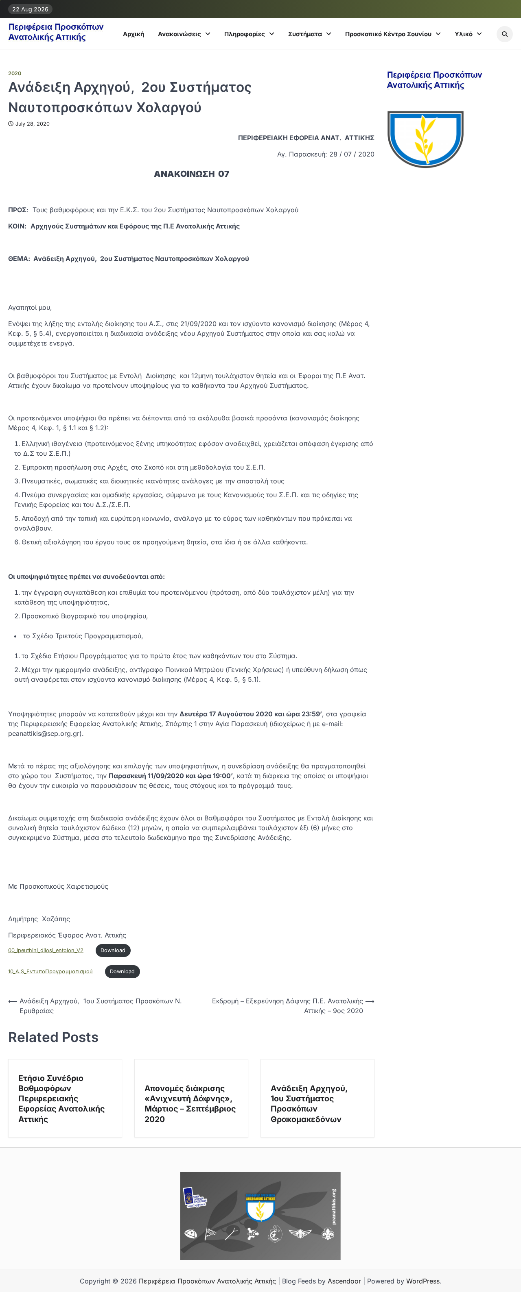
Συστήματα (305, 34)
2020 (14, 73)
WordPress (423, 1281)
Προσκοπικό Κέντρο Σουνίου (388, 34)
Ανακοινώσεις (179, 34)
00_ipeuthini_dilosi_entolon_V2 (45, 950)
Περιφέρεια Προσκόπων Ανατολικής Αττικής (207, 1281)
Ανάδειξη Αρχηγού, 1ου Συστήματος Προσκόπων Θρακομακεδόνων (310, 1103)
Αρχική (133, 34)
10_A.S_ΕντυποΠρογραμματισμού (50, 971)
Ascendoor (344, 1281)
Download (113, 950)
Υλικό (464, 34)
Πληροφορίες (244, 34)
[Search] (505, 34)
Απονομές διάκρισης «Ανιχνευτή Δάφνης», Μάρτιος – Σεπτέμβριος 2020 (190, 1103)
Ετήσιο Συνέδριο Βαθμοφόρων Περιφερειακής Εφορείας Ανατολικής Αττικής (61, 1098)
